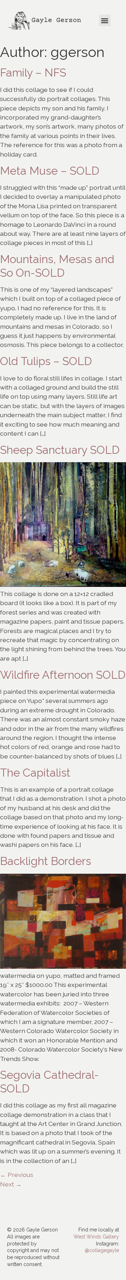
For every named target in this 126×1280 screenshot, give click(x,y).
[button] (105, 20)
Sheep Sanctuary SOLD (60, 449)
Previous (16, 1174)
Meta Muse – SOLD (49, 170)
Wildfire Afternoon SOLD (63, 674)
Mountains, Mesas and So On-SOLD (57, 266)
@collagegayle (102, 1250)
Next (11, 1184)
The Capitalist (35, 772)
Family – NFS (33, 72)
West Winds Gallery (96, 1236)
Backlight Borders (45, 860)
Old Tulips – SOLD (46, 361)
